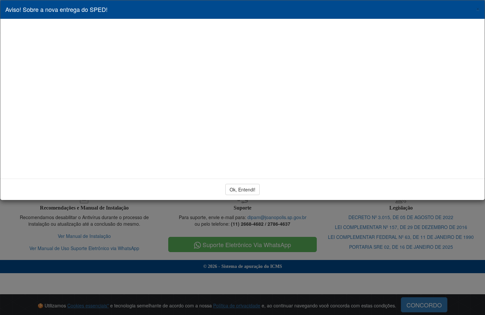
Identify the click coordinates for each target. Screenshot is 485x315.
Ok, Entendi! (242, 189)
